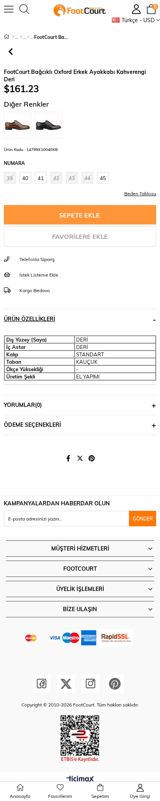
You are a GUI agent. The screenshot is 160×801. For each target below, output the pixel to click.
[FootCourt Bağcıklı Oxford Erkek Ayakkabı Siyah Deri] (50, 125)
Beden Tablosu (140, 193)
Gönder (143, 518)
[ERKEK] (21, 37)
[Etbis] (80, 738)
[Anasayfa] (13, 37)
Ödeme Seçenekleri (32, 424)
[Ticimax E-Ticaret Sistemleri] (80, 779)
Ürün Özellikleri (29, 319)
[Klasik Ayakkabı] (28, 37)
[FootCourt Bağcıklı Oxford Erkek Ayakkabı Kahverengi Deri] (19, 125)
